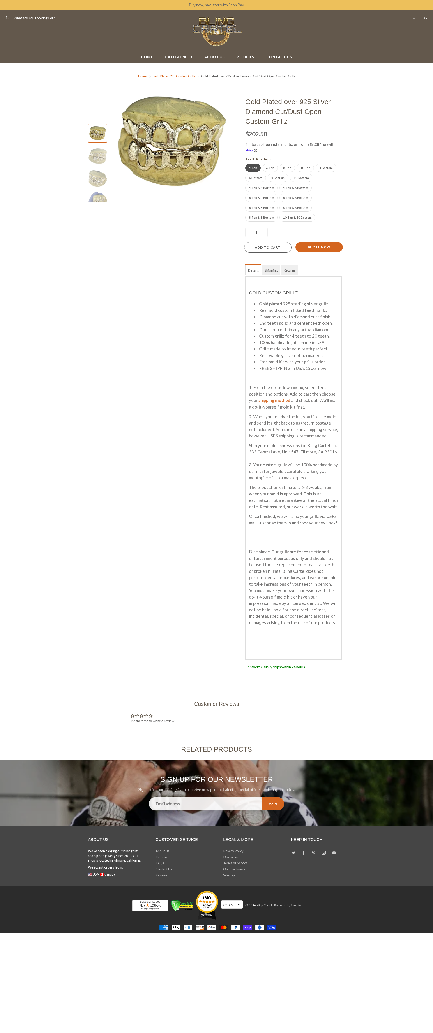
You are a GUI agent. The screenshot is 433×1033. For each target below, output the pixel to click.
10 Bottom (301, 178)
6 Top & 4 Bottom (261, 198)
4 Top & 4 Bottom (261, 188)
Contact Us (164, 869)
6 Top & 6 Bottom (295, 198)
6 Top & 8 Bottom (261, 207)
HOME (147, 57)
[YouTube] (334, 853)
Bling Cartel (264, 905)
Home (142, 76)
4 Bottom (326, 168)
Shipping (271, 270)
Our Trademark (234, 869)
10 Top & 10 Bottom (297, 217)
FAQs (160, 863)
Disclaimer (230, 857)
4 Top (253, 168)
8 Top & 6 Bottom (295, 207)
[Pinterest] (314, 853)
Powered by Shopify (287, 905)
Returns (289, 270)
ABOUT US (214, 57)
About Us (162, 851)
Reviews (162, 875)
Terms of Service (235, 863)
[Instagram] (324, 853)
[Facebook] (303, 853)
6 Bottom (255, 178)
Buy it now (319, 247)
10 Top (305, 168)
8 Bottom (278, 178)
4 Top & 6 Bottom (295, 188)
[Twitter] (293, 853)
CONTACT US (279, 57)
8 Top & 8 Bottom (261, 217)
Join (273, 803)
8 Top (287, 168)
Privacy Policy (233, 851)
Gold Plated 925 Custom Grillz (174, 76)
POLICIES (245, 57)
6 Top (270, 168)
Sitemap (229, 875)
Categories (178, 57)
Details (253, 270)
